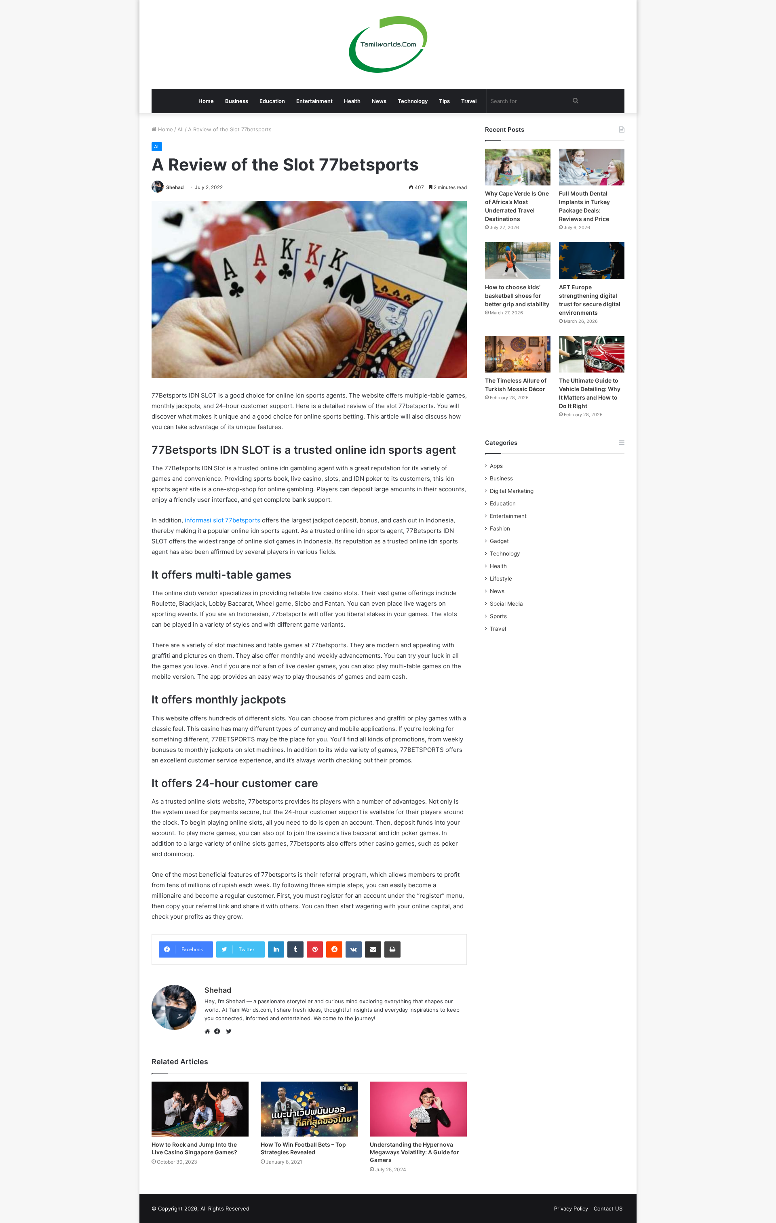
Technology (413, 101)
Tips (444, 101)
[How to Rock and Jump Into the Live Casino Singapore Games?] (200, 1109)
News (379, 101)
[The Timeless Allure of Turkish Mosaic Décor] (517, 354)
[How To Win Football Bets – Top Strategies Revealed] (309, 1109)
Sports (498, 616)
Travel (469, 101)
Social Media (506, 603)
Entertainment (314, 101)
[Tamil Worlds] (388, 44)
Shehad (175, 187)
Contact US (608, 1208)
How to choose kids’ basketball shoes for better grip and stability (517, 295)
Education (272, 101)
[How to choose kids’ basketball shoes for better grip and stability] (517, 260)
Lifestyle (501, 578)
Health (352, 101)
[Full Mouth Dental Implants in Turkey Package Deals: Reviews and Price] (591, 167)
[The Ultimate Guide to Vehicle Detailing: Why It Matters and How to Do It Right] (591, 354)
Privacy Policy (571, 1208)
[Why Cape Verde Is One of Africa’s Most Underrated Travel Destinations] (517, 167)
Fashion (500, 528)
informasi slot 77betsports (222, 520)
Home (206, 101)
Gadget (499, 541)
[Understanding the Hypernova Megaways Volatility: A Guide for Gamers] (418, 1109)
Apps (496, 466)
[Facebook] (219, 1031)
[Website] (209, 1031)
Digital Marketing (512, 491)
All (180, 129)
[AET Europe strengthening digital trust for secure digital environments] (591, 260)
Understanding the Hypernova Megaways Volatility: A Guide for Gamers (414, 1152)
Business (236, 101)
